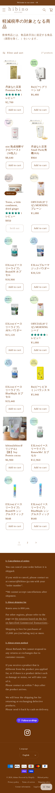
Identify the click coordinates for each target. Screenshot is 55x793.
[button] (3, 10)
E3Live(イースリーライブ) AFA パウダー (14, 327)
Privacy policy (13, 782)
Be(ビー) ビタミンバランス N (40, 388)
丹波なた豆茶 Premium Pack (13, 88)
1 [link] (19, 542)
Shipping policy (44, 782)
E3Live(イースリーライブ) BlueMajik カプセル (14, 391)
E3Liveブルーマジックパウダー (40, 267)
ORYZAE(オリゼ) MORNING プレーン (39, 205)
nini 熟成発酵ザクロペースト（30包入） (15, 150)
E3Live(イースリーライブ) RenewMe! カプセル (40, 450)
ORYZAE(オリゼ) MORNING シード (39, 327)
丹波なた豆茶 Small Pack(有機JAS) (39, 150)
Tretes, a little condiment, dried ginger (13, 205)
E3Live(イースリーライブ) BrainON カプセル (14, 270)
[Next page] (35, 542)
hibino (15, 778)
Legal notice (38, 787)
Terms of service (28, 782)
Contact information (23, 787)
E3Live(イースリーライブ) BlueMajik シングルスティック (40, 509)
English (26, 755)
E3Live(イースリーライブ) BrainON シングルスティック (15, 509)
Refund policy (43, 777)
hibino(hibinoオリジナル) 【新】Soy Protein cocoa (14, 450)
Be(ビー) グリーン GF (39, 88)
